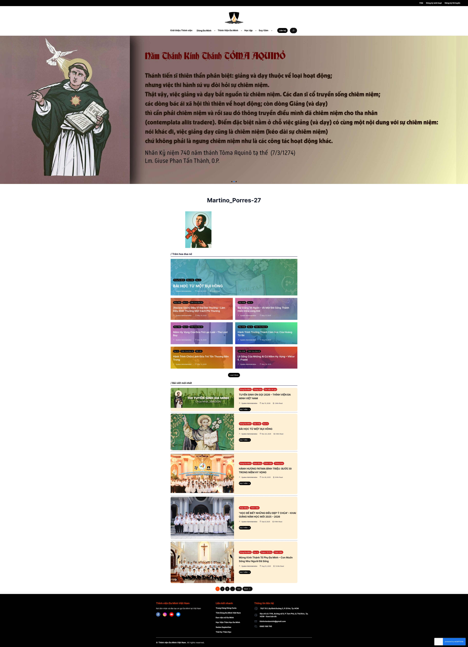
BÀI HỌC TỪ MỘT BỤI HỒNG (198, 286)
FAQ (421, 3)
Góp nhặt (190, 280)
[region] (234, 110)
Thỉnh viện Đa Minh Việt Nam (172, 642)
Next (246, 589)
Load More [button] (234, 375)
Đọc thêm (244, 409)
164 (238, 589)
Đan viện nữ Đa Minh (225, 617)
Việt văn (199, 351)
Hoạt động (257, 463)
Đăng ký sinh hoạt (434, 3)
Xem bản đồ (271, 616)
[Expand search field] (293, 30)
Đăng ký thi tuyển (452, 3)
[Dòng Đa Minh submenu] (214, 30)
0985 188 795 (266, 626)
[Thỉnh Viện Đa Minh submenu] (241, 30)
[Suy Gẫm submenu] (271, 30)
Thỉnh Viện (268, 463)
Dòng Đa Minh (179, 280)
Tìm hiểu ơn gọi (270, 389)
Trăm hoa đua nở (196, 302)
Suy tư (198, 280)
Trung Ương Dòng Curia (226, 608)
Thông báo (257, 389)
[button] (231, 181)
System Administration (183, 291)
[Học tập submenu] (256, 30)
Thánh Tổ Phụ (266, 552)
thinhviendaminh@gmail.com (273, 621)
